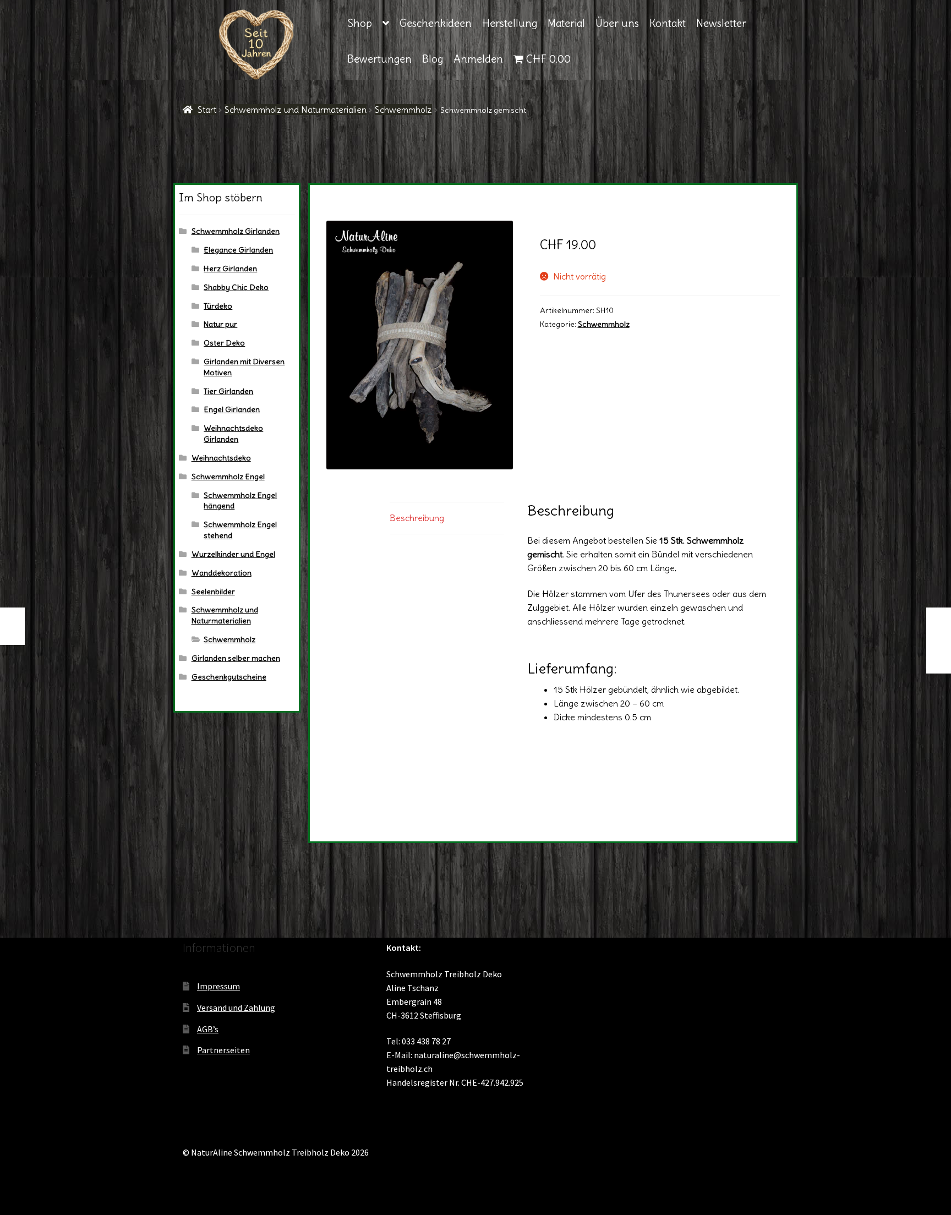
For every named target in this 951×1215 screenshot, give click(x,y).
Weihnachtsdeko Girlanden (233, 433)
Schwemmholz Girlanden (236, 231)
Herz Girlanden (230, 268)
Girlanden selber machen (236, 658)
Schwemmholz (403, 109)
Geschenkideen (436, 23)
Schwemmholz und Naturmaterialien (296, 109)
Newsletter (721, 23)
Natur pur (220, 324)
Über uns (617, 23)
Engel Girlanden (232, 409)
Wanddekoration (222, 573)
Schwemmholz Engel (228, 476)
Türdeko (218, 306)
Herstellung (509, 23)
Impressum (218, 986)
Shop (359, 23)
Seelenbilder (213, 591)
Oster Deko (224, 343)
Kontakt (667, 23)
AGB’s (207, 1029)
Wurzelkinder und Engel (233, 554)
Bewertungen (379, 58)
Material (566, 23)
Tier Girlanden (228, 391)
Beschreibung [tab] (417, 517)
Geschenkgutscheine (229, 677)
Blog (432, 58)
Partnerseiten (223, 1049)
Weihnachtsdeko (221, 458)
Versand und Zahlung (236, 1007)
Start (207, 109)
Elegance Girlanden (238, 250)
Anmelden (478, 58)
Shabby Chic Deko (236, 287)
